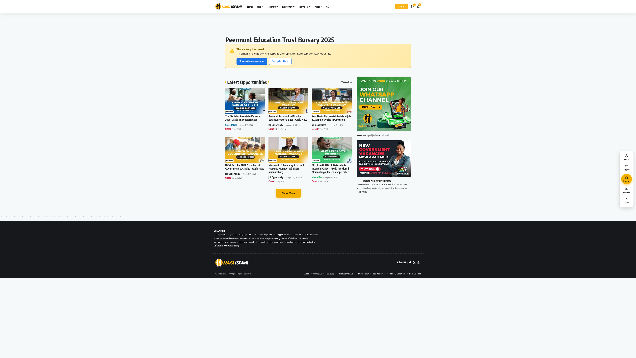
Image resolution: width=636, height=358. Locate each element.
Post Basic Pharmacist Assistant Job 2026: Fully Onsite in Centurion (331, 118)
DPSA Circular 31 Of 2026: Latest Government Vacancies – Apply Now (244, 166)
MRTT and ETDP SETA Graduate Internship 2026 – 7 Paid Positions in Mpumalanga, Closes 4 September (331, 168)
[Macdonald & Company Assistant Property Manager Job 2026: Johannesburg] (288, 150)
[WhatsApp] (419, 262)
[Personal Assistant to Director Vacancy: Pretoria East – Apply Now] (288, 101)
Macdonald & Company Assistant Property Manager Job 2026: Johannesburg (286, 168)
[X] (414, 262)
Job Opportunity (275, 125)
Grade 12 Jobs (231, 125)
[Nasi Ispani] (228, 6)
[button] (328, 6)
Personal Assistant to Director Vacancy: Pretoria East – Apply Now (287, 118)
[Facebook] (410, 262)
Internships (317, 177)
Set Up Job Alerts (280, 61)
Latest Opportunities (247, 82)
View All (345, 82)
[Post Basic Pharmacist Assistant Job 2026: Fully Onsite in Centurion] (332, 101)
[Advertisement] (318, 25)
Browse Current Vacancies (251, 61)
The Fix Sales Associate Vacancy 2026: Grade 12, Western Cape (242, 118)
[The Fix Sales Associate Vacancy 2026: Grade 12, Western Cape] (245, 101)
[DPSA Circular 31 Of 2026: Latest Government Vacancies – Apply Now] (245, 150)
